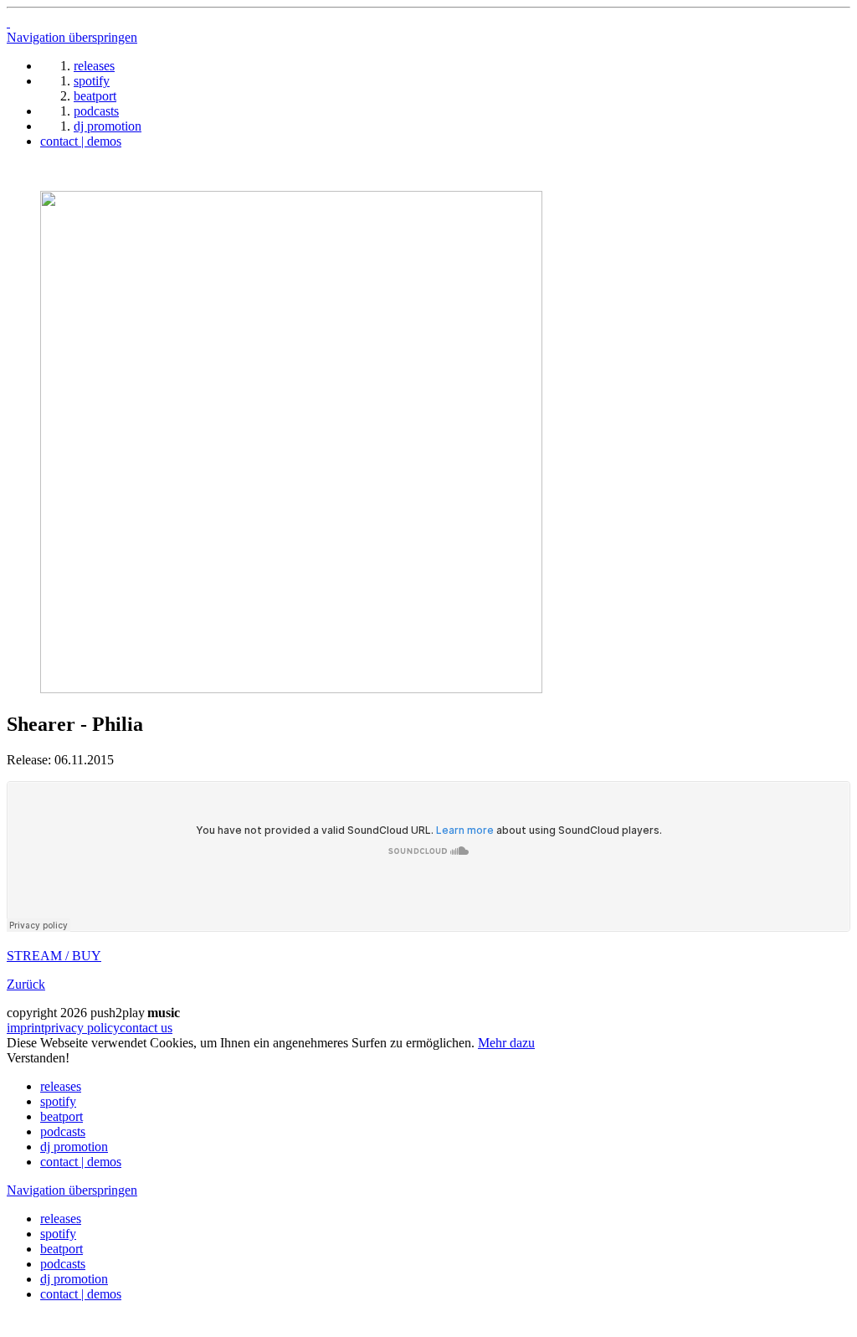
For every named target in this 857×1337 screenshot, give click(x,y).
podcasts (62, 1131)
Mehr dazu (506, 1043)
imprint (25, 1028)
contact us (146, 1028)
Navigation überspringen (72, 37)
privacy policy (82, 1028)
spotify (58, 1101)
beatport (61, 1116)
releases (60, 1086)
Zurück (26, 984)
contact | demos (80, 1161)
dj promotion (74, 1146)
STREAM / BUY (54, 956)
